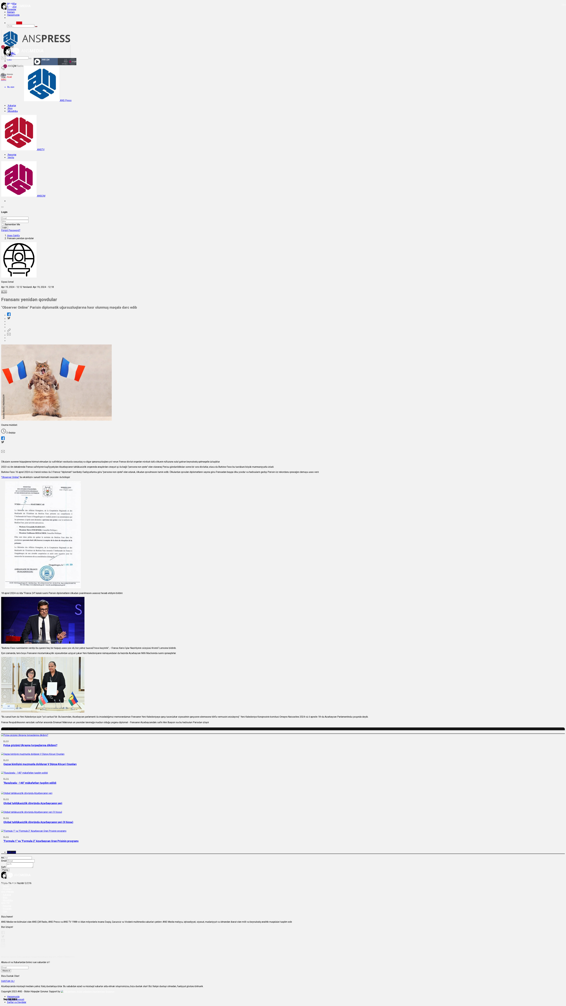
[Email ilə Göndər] (9, 335)
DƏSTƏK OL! (8, 981)
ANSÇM (41, 195)
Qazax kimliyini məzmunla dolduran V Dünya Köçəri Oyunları (40, 764)
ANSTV (41, 149)
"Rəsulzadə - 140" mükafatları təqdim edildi (29, 782)
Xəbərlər (11, 105)
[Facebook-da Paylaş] (9, 315)
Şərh (3, 867)
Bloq (9, 108)
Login (4, 227)
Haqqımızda (13, 15)
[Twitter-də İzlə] (2, 937)
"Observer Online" (10, 477)
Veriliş (10, 157)
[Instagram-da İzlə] (3, 946)
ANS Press (65, 100)
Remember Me (12, 224)
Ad (2, 857)
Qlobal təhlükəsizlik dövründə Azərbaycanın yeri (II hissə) (38, 822)
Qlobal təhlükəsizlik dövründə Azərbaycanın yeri (32, 803)
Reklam (11, 12)
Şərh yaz (11, 852)
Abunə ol (6, 971)
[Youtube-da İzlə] (3, 941)
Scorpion (110, 991)
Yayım (6, 886)
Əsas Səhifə (13, 235)
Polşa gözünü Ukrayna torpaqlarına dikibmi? (30, 745)
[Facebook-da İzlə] (3, 933)
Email (4, 860)
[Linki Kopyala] (9, 331)
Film (5, 911)
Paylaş (5, 870)
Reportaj (11, 154)
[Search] (19, 23)
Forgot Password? (10, 230)
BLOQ (4, 292)
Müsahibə (12, 111)
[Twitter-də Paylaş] (8, 318)
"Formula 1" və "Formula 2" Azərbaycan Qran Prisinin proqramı (41, 841)
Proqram (7, 908)
